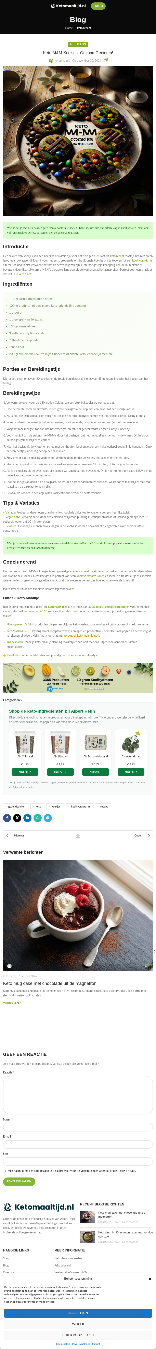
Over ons (8, 1272)
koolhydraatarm (80, 806)
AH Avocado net (131, 756)
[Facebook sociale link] (7, 818)
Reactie (9, 1072)
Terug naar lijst (78, 836)
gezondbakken (16, 806)
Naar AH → (25, 772)
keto (38, 806)
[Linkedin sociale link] (27, 818)
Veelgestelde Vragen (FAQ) (70, 1272)
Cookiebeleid (63, 1344)
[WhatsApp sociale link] (38, 818)
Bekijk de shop (16, 655)
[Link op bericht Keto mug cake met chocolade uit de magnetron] (78, 915)
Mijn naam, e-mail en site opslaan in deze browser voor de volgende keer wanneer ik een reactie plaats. (72, 1171)
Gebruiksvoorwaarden (68, 1258)
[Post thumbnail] (87, 1217)
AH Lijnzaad (60, 756)
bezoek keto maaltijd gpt (83, 635)
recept (104, 806)
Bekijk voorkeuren (78, 1335)
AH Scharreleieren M (95, 756)
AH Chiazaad (25, 756)
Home (69, 28)
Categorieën (11, 700)
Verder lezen (12, 1003)
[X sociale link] (17, 818)
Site (5, 1154)
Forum (98, 6)
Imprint (96, 1344)
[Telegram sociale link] (48, 818)
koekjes (56, 806)
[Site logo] (68, 6)
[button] (150, 1279)
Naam (8, 1119)
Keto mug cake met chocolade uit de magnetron (49, 983)
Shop (6, 1258)
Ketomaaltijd (62, 60)
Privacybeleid (62, 1265)
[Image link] (39, 1207)
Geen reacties (130, 1222)
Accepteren (78, 1313)
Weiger (78, 1324)
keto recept (84, 28)
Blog (6, 1265)
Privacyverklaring (81, 1344)
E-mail (8, 1136)
